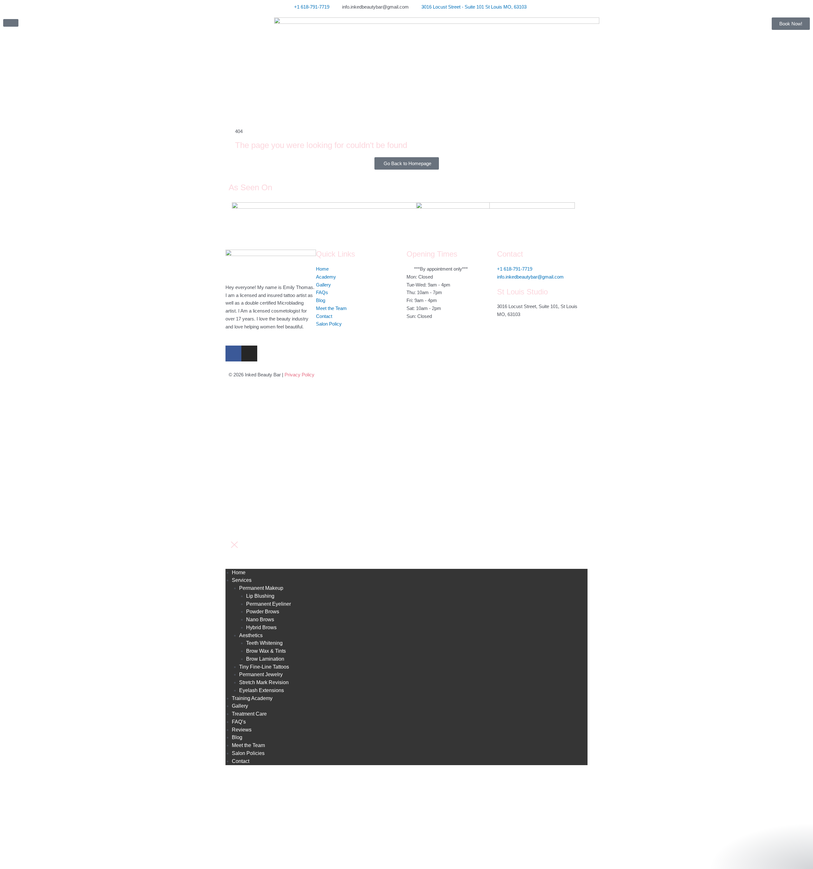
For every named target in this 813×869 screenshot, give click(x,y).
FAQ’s (239, 721)
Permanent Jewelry (261, 674)
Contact (240, 761)
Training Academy (252, 698)
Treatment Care (249, 714)
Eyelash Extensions (261, 690)
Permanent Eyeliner (268, 604)
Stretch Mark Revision (264, 682)
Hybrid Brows (261, 627)
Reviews (242, 729)
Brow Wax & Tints (266, 651)
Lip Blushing (260, 596)
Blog (237, 737)
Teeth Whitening (264, 643)
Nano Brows (260, 619)
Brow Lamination (265, 659)
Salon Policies (248, 753)
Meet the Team (248, 745)
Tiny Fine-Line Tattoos (264, 667)
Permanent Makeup (261, 588)
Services (242, 580)
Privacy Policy (299, 374)
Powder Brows (262, 611)
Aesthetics (251, 635)
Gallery (240, 706)
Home (238, 572)
